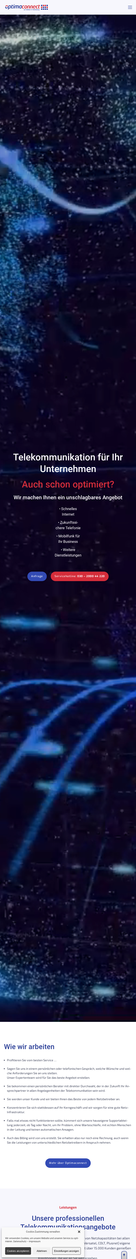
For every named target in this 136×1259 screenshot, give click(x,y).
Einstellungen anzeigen (66, 1251)
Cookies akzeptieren (18, 1251)
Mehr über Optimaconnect (68, 1163)
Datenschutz (19, 1241)
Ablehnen (42, 1251)
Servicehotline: (80, 576)
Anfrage (37, 576)
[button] (79, 1231)
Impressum (34, 1241)
